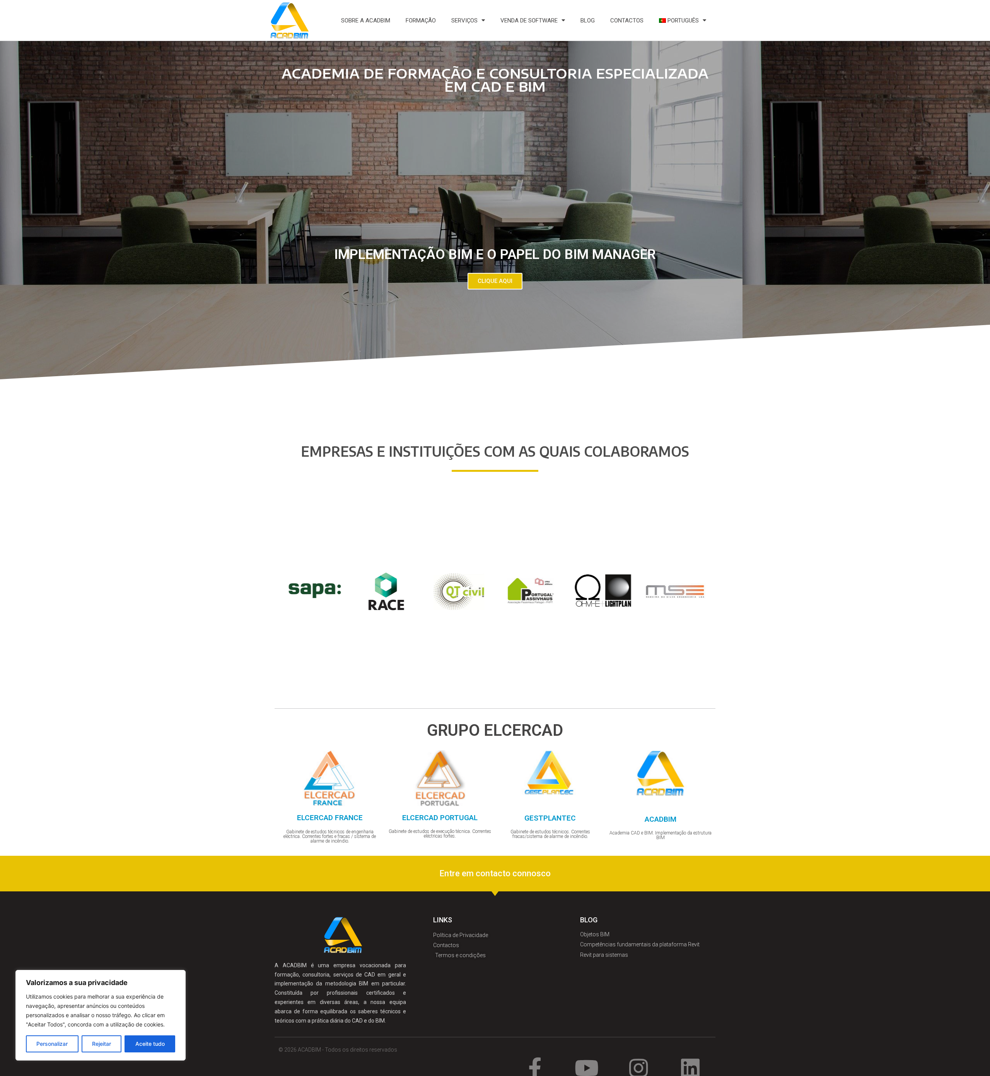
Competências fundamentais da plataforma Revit (640, 944)
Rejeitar (101, 1043)
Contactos (627, 20)
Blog (587, 20)
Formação (421, 20)
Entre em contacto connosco (495, 873)
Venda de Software (529, 20)
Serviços (464, 20)
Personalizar (52, 1043)
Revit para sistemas (604, 955)
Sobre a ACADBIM (365, 20)
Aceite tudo (150, 1043)
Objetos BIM (594, 934)
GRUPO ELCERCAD (495, 730)
